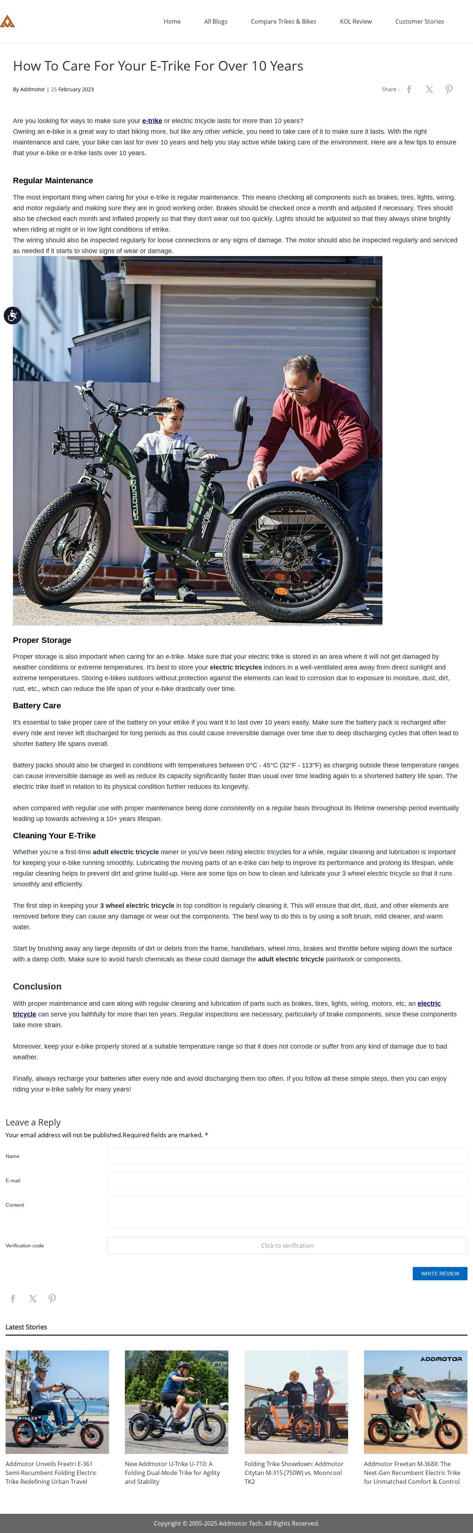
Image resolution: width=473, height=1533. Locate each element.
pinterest (449, 89)
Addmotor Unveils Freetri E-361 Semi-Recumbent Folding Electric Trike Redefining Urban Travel (51, 1473)
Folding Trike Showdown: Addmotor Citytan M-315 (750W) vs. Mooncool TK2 (294, 1473)
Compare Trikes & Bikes (283, 21)
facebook (409, 89)
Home (172, 21)
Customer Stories (419, 21)
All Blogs (216, 21)
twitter (429, 89)
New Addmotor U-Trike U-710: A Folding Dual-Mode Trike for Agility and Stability (172, 1473)
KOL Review (356, 21)
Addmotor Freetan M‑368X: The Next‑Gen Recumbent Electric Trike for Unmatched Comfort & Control (412, 1473)
